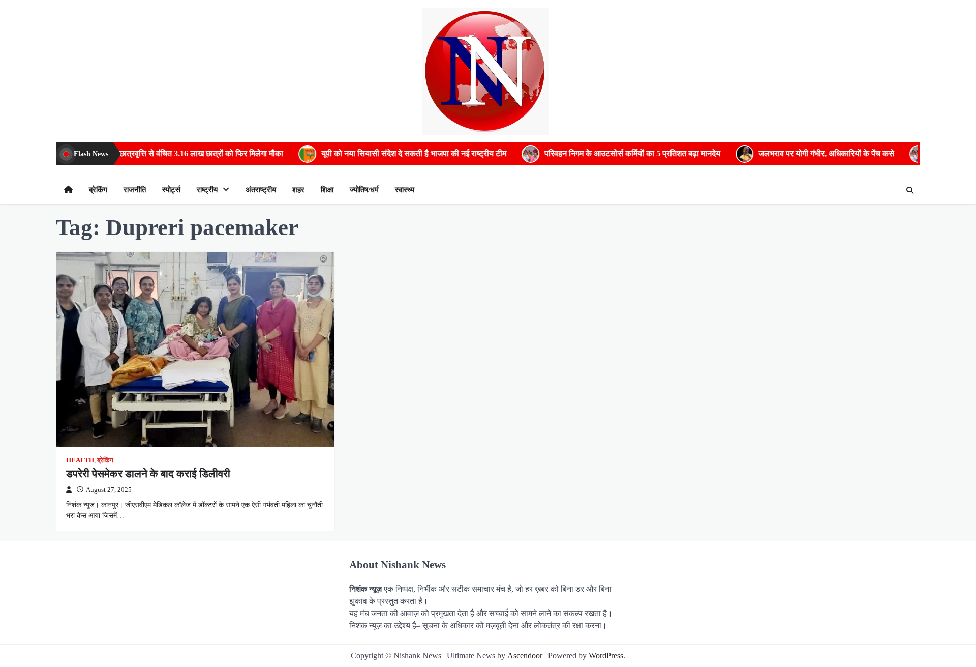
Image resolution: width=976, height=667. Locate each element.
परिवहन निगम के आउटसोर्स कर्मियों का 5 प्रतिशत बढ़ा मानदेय (601, 153)
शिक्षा (327, 190)
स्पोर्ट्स (171, 190)
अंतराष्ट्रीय (261, 190)
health (80, 460)
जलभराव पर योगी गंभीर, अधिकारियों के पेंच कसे (795, 153)
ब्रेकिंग (98, 190)
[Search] (910, 190)
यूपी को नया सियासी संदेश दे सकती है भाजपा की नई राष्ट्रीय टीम (382, 153)
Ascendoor (524, 655)
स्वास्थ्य (404, 190)
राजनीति (135, 190)
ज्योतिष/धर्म (364, 190)
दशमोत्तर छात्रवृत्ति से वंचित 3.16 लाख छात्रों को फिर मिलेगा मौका (157, 153)
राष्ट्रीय (207, 190)
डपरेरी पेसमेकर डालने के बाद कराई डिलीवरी (148, 474)
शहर (298, 190)
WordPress (606, 655)
